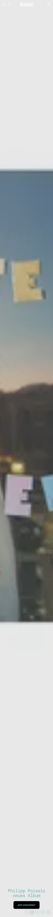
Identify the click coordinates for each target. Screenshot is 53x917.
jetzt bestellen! (26, 905)
